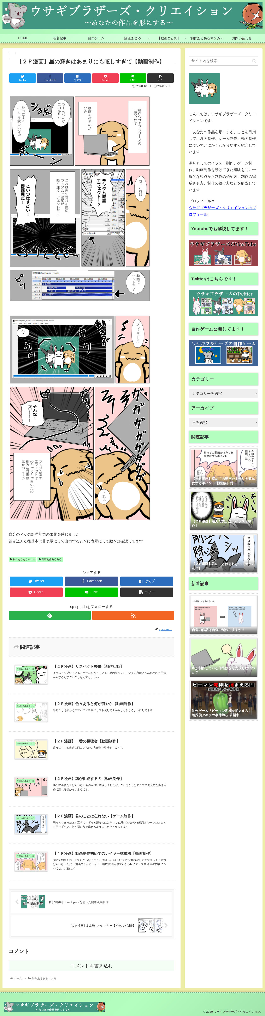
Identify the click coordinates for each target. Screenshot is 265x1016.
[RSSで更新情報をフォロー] (133, 615)
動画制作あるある (51, 559)
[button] (254, 61)
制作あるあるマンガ (23, 559)
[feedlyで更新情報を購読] (50, 615)
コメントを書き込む (91, 965)
